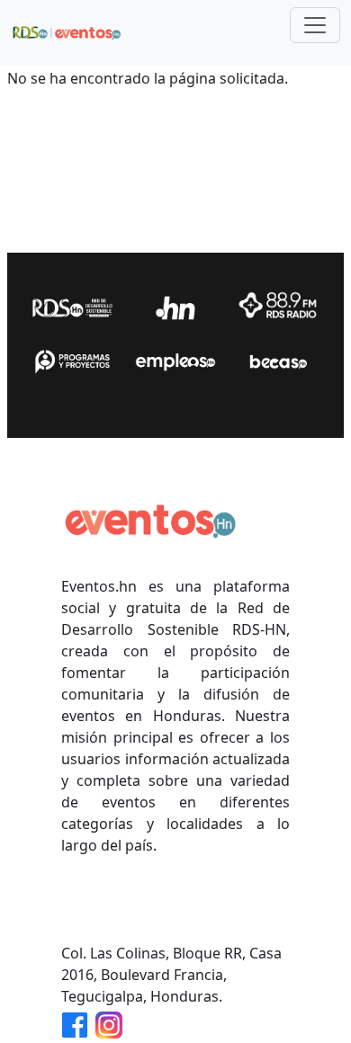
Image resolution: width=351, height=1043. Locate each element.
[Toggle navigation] (315, 25)
